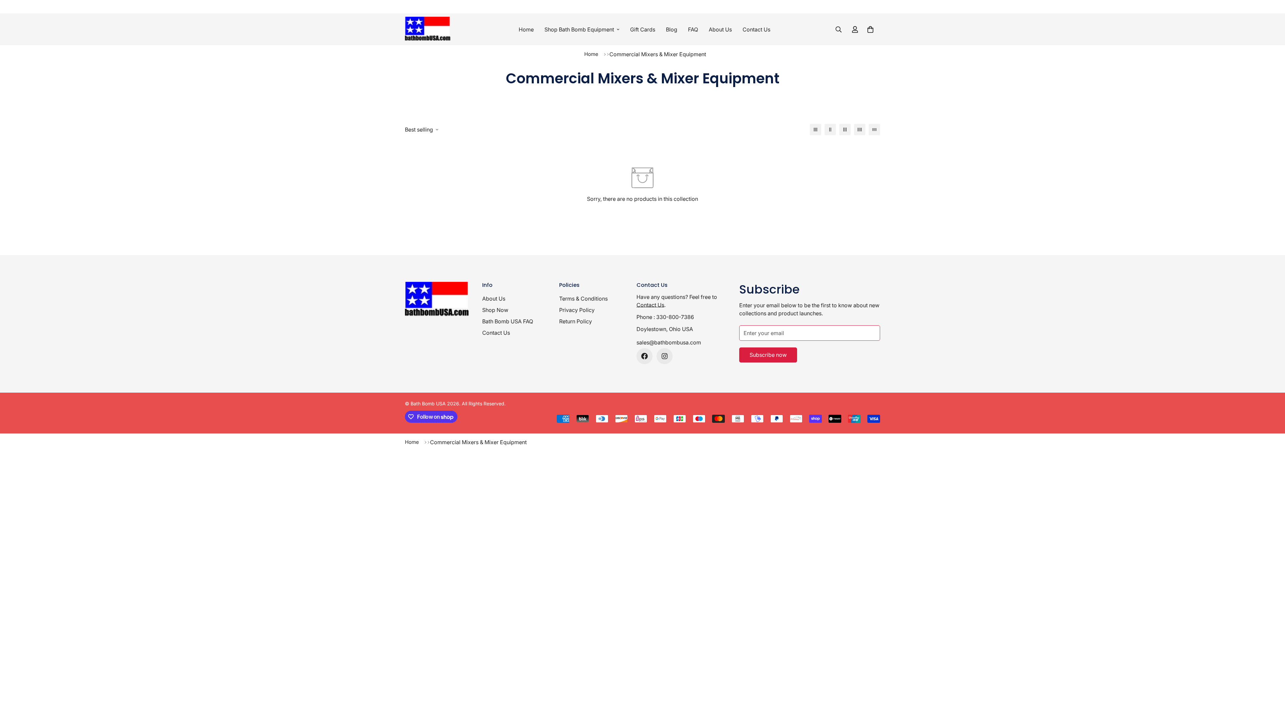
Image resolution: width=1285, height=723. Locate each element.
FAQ (693, 29)
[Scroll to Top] (1272, 686)
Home (526, 29)
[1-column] (815, 129)
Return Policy (575, 321)
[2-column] (830, 129)
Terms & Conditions (583, 298)
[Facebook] (644, 356)
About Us (720, 29)
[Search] (838, 29)
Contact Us (756, 29)
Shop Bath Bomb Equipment (579, 29)
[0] (870, 29)
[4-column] (859, 129)
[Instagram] (665, 356)
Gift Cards (642, 29)
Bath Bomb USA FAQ (507, 321)
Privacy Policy (577, 310)
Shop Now (495, 310)
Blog (671, 29)
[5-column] (874, 129)
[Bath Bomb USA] (429, 29)
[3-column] (845, 129)
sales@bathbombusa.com (668, 342)
